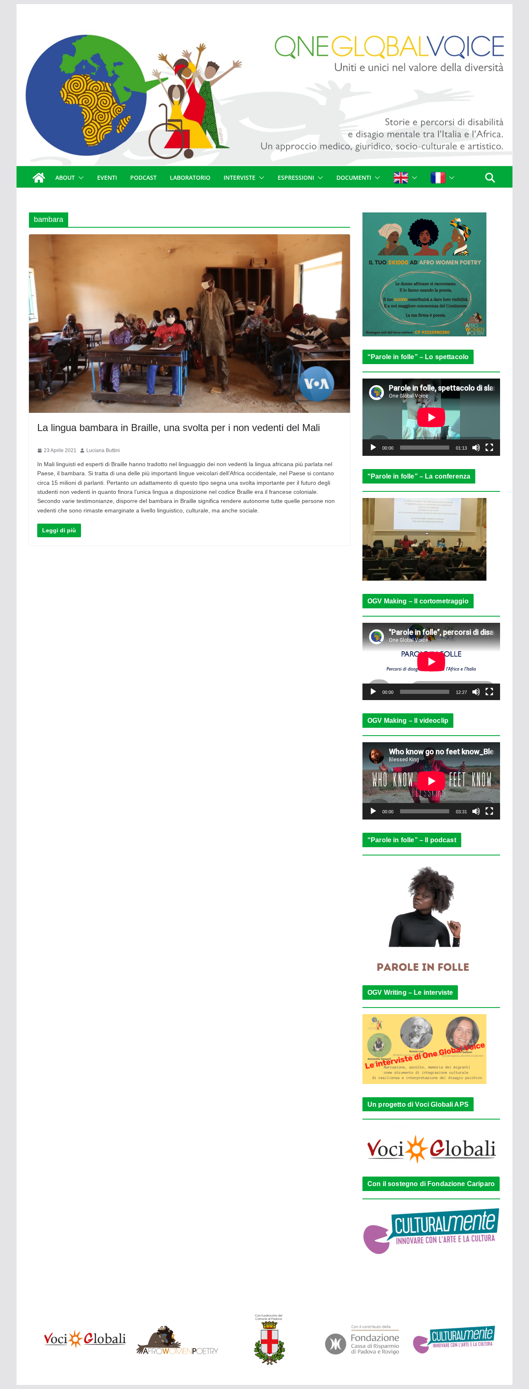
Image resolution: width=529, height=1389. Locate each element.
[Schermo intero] (489, 447)
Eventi (107, 177)
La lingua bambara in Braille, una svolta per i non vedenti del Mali (178, 427)
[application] (431, 417)
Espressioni (296, 177)
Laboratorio (190, 177)
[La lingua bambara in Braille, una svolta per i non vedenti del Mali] (189, 323)
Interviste (239, 177)
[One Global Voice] (39, 178)
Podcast (143, 177)
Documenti (353, 177)
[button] (79, 177)
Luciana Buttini (103, 450)
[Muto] (476, 447)
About (65, 177)
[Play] (373, 447)
